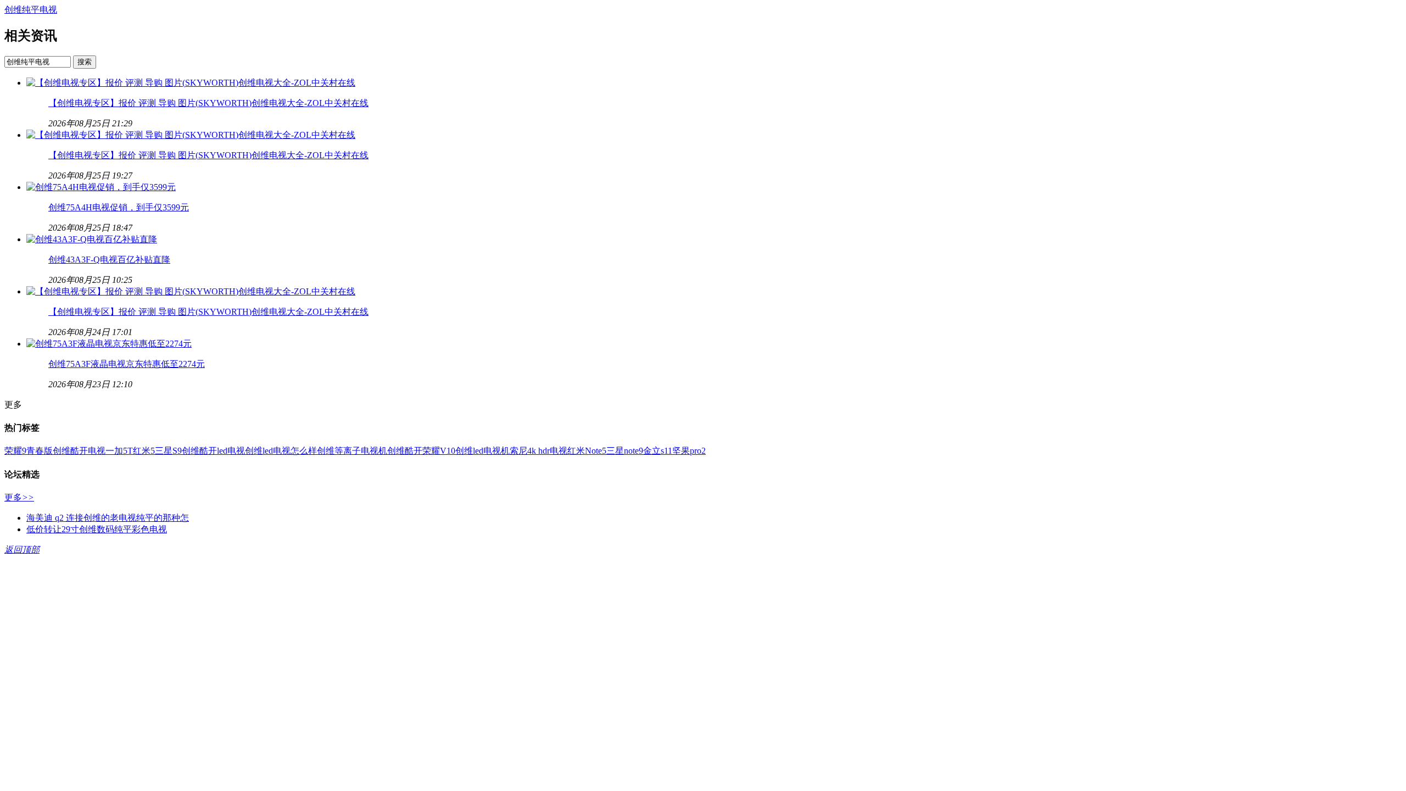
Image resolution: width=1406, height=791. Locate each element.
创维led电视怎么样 (281, 450)
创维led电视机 (482, 450)
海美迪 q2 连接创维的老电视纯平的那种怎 (107, 517)
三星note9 (624, 450)
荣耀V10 (438, 450)
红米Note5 (586, 450)
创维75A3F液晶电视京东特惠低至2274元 (126, 364)
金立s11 (657, 450)
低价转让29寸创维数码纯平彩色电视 (96, 529)
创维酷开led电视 (213, 450)
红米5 (144, 450)
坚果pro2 (689, 450)
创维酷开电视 (79, 450)
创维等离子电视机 (352, 450)
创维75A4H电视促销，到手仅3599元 (118, 207)
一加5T (119, 450)
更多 (19, 497)
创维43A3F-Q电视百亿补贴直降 (109, 259)
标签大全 (14, 566)
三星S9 (168, 450)
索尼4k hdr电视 (538, 450)
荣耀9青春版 (28, 450)
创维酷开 (404, 450)
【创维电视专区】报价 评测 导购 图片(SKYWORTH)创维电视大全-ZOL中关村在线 (208, 103)
